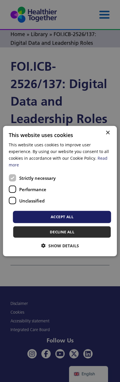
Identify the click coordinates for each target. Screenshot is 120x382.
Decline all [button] (62, 231)
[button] (60, 245)
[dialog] (60, 191)
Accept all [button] (62, 216)
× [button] (107, 132)
